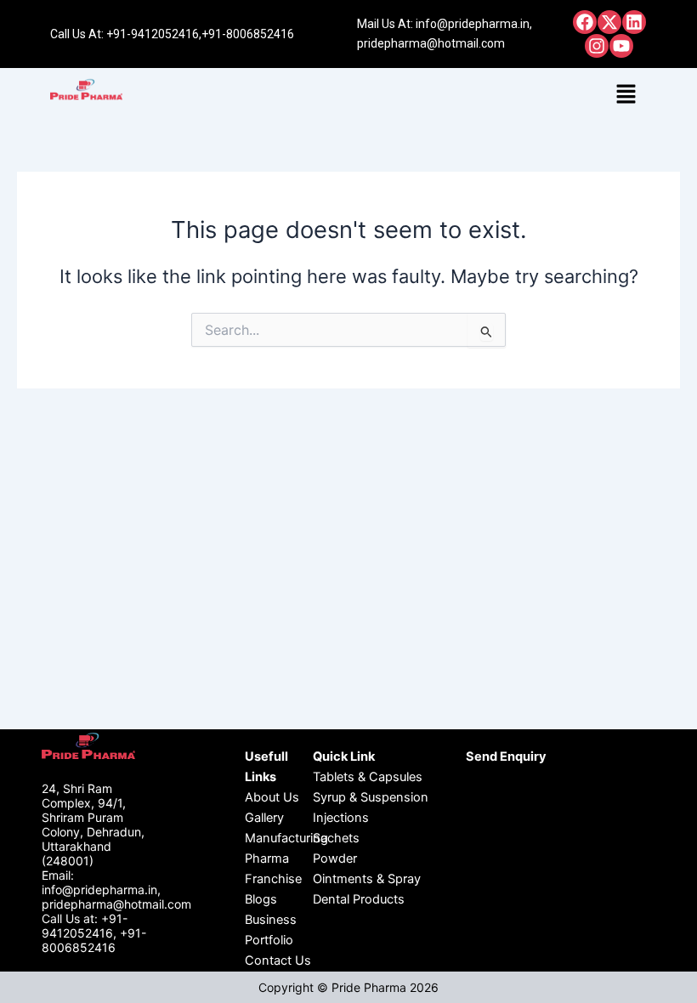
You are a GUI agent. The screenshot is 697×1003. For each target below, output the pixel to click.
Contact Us (278, 960)
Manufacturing (286, 838)
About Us (272, 797)
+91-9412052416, (153, 34)
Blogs (261, 899)
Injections (341, 817)
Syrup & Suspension (370, 797)
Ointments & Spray (367, 879)
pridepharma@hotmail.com (431, 43)
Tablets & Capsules (367, 777)
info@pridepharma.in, (474, 24)
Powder (335, 858)
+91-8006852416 (247, 34)
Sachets (336, 838)
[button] (626, 94)
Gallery (264, 817)
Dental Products (359, 899)
